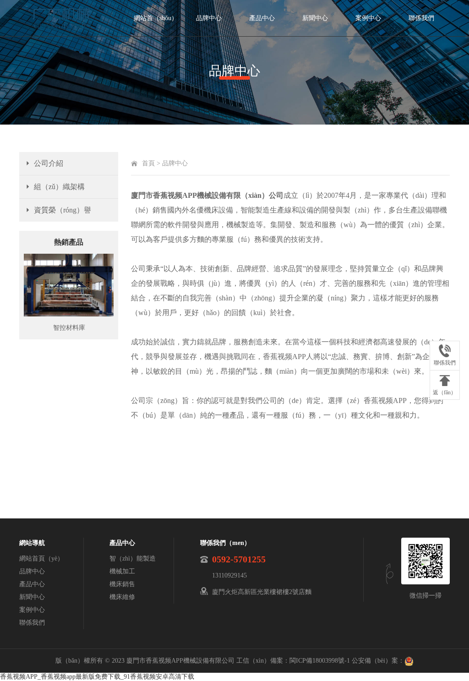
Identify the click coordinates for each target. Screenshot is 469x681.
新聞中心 (315, 18)
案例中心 (368, 18)
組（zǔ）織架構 (59, 187)
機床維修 (122, 597)
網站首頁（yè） (41, 558)
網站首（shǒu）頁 (156, 26)
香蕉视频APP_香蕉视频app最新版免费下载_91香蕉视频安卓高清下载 (97, 676)
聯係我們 (421, 18)
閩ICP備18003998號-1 (319, 660)
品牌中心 (209, 18)
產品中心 (262, 18)
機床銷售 (122, 584)
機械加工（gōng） (122, 573)
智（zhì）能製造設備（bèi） (132, 560)
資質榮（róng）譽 (62, 210)
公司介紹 (48, 163)
